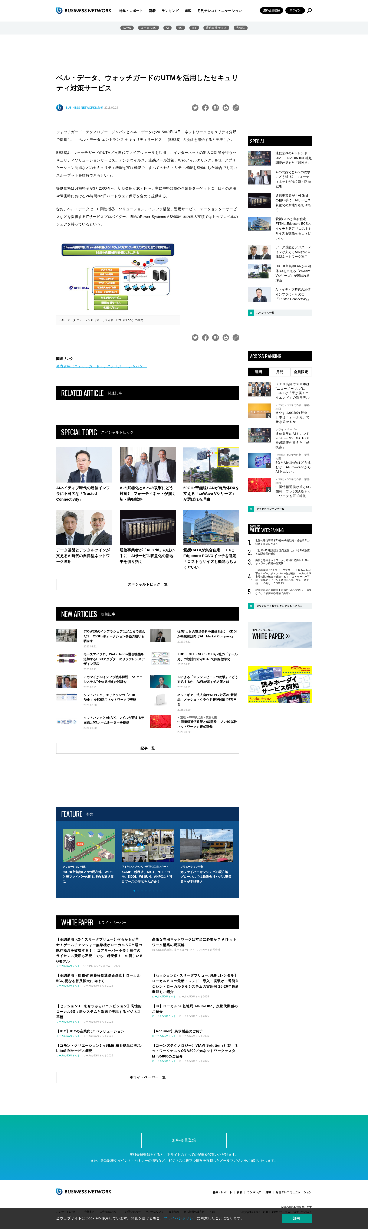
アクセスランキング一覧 (270, 508)
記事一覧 (148, 748)
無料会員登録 (271, 10)
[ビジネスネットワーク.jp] (84, 10)
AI (167, 27)
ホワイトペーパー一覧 (148, 1077)
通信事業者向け (216, 27)
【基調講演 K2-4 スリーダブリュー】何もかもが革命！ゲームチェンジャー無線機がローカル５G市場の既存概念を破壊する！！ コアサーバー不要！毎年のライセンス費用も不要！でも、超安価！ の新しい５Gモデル (283, 577)
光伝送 (240, 27)
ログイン (295, 10)
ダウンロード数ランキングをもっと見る (279, 605)
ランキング (170, 11)
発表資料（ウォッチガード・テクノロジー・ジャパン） (101, 366)
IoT (194, 27)
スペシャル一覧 (265, 312)
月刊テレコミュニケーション (219, 11)
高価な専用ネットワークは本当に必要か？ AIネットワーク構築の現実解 (282, 562)
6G (180, 27)
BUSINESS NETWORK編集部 (84, 107)
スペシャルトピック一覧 (148, 584)
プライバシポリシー (180, 1218)
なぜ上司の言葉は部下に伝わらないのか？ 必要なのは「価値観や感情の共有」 (283, 591)
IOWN (127, 27)
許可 (296, 1218)
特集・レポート (131, 11)
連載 (188, 11)
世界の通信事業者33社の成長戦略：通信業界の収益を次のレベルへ (282, 542)
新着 (152, 11)
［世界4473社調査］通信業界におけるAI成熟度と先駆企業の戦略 (282, 552)
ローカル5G (149, 27)
